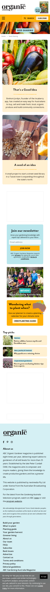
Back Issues (8, 551)
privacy (18, 255)
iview (36, 498)
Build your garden (11, 523)
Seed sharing (25, 30)
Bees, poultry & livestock (23, 350)
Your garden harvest (13, 532)
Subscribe (42, 18)
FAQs (5, 545)
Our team (7, 542)
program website (14, 501)
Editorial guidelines (12, 567)
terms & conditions (29, 258)
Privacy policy (9, 564)
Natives (17, 338)
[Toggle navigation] (3, 18)
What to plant (9, 526)
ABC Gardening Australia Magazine (19, 570)
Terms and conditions (13, 561)
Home (3, 36)
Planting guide (10, 529)
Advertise (7, 554)
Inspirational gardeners (23, 361)
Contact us (8, 557)
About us (7, 539)
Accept (43, 576)
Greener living (9, 535)
